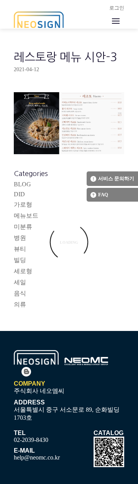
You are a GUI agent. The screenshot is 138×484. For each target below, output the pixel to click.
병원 (20, 238)
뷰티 (20, 249)
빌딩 (20, 260)
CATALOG (108, 433)
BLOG (22, 184)
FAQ (103, 194)
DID (19, 194)
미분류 (23, 226)
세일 (20, 282)
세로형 (23, 271)
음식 (20, 293)
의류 (20, 304)
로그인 (116, 8)
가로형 (23, 204)
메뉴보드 (26, 215)
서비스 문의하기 (116, 178)
